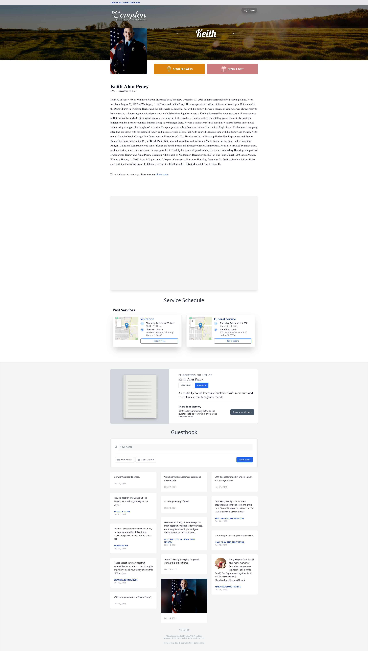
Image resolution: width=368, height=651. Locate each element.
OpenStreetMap (187, 643)
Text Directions (159, 341)
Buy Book (201, 385)
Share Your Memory (242, 412)
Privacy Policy (175, 638)
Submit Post (244, 459)
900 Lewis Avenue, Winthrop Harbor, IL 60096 (160, 333)
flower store (162, 174)
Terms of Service (192, 638)
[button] (127, 326)
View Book (186, 385)
